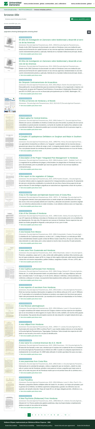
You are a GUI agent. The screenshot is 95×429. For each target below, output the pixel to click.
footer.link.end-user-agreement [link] (65, 425)
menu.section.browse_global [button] (81, 3)
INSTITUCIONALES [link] (25, 9)
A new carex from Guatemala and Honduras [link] (37, 250)
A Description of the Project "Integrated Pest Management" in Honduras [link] (48, 158)
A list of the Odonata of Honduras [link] (32, 213)
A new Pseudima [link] (26, 380)
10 (58, 415)
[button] (12, 4)
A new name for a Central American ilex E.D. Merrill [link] (40, 343)
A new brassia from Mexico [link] (30, 232)
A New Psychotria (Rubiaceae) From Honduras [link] (38, 398)
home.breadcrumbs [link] (10, 9)
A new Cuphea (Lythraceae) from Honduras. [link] (37, 269)
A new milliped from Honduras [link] (31, 324)
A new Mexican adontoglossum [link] (31, 306)
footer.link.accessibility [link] (26, 425)
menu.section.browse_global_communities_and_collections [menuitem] (45, 3)
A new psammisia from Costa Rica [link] (33, 361)
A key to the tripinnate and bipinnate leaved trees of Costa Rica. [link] (45, 195)
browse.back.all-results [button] (13, 27)
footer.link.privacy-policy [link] (44, 425)
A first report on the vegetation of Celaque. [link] (36, 176)
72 (65, 415)
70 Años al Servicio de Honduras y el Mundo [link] (37, 101)
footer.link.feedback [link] (83, 425)
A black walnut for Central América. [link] (33, 118)
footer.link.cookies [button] (11, 425)
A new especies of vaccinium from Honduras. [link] (37, 287)
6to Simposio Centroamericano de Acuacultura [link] (38, 82)
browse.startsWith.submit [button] (81, 19)
